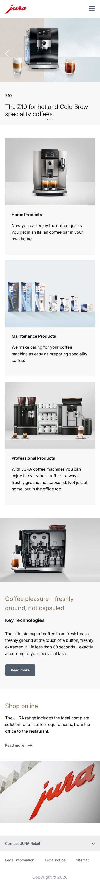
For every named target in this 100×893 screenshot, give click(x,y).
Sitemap (83, 860)
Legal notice (55, 860)
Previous (7, 53)
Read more (20, 670)
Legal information (19, 860)
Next (93, 53)
